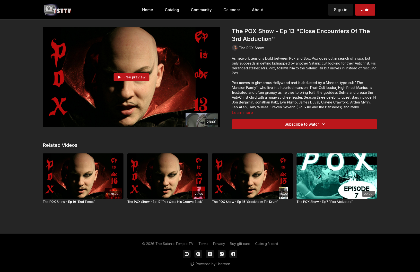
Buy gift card (240, 244)
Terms (203, 244)
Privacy (219, 244)
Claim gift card (266, 244)
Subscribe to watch (302, 124)
